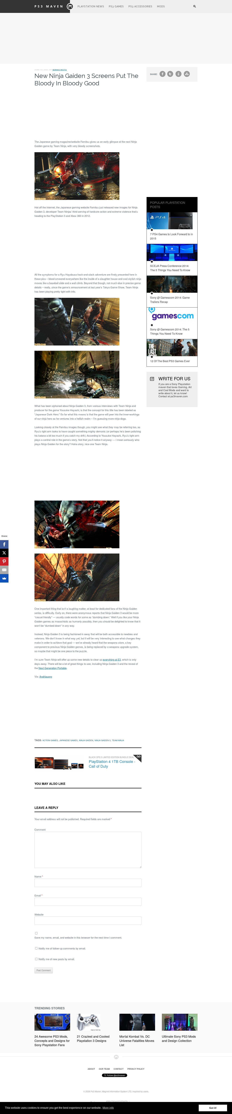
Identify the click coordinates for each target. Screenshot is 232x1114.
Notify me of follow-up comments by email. (62, 948)
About (91, 1068)
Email (38, 895)
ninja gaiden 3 (103, 740)
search (195, 8)
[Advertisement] (116, 38)
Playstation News (91, 6)
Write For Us (174, 378)
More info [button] (108, 1107)
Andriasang (45, 676)
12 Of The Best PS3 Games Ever (170, 361)
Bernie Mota (60, 70)
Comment (40, 829)
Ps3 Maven (49, 6)
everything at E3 (112, 659)
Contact (118, 1068)
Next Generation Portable (53, 668)
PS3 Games (116, 6)
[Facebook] (4, 544)
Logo (70, 6)
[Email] (4, 570)
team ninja (118, 740)
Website (38, 914)
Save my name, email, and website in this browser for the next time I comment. (78, 937)
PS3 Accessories (140, 6)
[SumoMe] (4, 578)
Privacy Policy (135, 1068)
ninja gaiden (86, 740)
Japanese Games (68, 740)
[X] (4, 553)
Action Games (50, 740)
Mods (161, 6)
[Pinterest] (4, 561)
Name (38, 876)
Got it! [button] (213, 1108)
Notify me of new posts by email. (57, 959)
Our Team (104, 1068)
